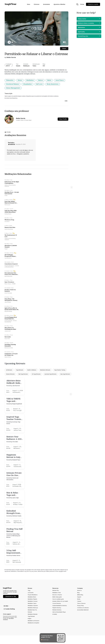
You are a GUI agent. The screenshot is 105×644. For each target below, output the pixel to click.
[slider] (12, 42)
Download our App (11, 596)
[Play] (9, 42)
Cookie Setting (10, 609)
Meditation (30, 80)
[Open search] (77, 4)
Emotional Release (12, 84)
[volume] (64, 42)
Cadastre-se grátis (93, 4)
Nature (40, 80)
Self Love (39, 84)
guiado (18, 66)
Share (64, 48)
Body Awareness (52, 84)
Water (49, 80)
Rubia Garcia (11, 57)
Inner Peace (60, 80)
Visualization (27, 84)
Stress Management (13, 88)
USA (6, 606)
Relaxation (9, 80)
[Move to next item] (71, 187)
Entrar (82, 4)
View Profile (63, 119)
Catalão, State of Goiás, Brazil (23, 120)
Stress (20, 80)
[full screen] (59, 42)
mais (66, 101)
